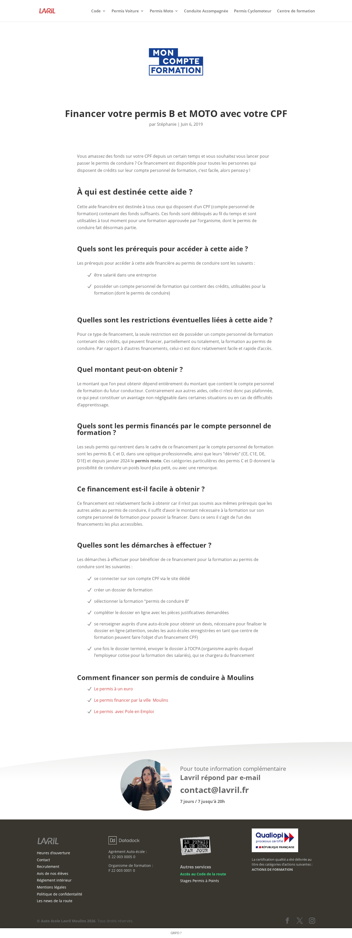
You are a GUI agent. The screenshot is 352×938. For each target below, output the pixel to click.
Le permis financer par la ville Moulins (131, 700)
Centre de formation (296, 11)
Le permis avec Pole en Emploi (124, 711)
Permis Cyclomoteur (252, 11)
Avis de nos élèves (52, 873)
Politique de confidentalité (59, 894)
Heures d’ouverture (53, 852)
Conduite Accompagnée (206, 11)
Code (96, 11)
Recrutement (48, 866)
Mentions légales (51, 887)
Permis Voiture (125, 11)
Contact (43, 859)
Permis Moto (161, 11)
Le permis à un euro (113, 689)
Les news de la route (54, 900)
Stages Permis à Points (199, 880)
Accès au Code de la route (203, 874)
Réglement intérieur (54, 880)
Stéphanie (167, 124)
